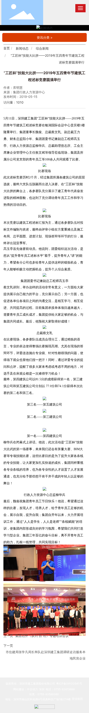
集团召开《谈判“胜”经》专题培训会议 (42, 636)
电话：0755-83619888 (60, 689)
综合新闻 (42, 48)
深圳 (41, 689)
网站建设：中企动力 (25, 689)
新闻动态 (22, 48)
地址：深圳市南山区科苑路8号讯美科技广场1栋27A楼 (38, 699)
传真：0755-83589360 (44, 694)
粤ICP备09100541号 (69, 683)
